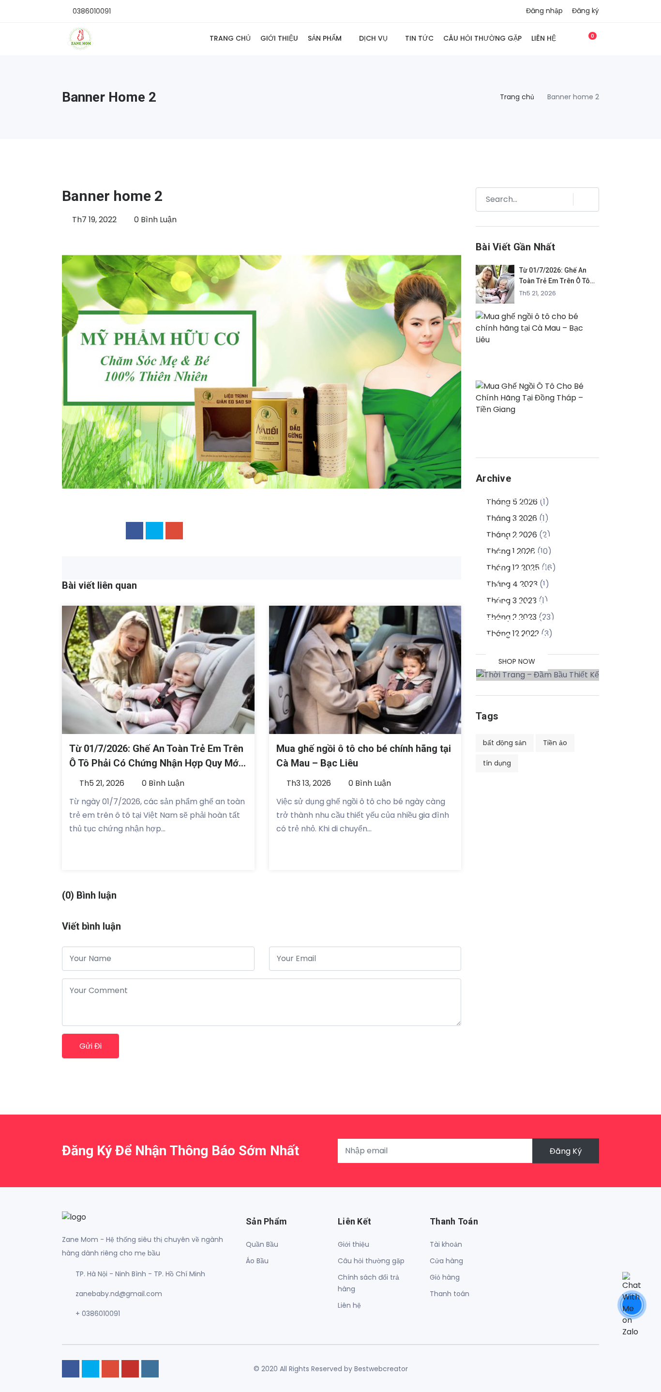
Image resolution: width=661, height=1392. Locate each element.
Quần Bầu (262, 1244)
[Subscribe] (581, 199)
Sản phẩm (325, 38)
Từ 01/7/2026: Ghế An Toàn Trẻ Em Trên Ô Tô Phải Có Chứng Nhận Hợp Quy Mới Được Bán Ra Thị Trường (156, 763)
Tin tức (419, 38)
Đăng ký (585, 10)
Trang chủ (230, 38)
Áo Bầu (257, 1261)
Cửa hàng (446, 1261)
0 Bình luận (154, 219)
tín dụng (497, 763)
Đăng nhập (544, 10)
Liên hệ (543, 38)
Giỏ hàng (445, 1277)
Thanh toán (449, 1294)
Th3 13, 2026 (308, 783)
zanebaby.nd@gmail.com (118, 1294)
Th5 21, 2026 (100, 783)
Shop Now (516, 661)
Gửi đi (90, 1046)
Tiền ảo (555, 743)
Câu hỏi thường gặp (482, 38)
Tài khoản (446, 1244)
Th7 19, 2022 (93, 219)
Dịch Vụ (373, 38)
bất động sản (504, 743)
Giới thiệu (279, 38)
